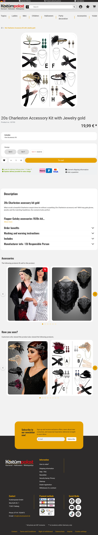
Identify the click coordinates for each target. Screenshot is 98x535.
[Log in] (80, 6)
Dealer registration (45, 485)
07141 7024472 (19, 513)
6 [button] (55, 324)
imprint (69, 531)
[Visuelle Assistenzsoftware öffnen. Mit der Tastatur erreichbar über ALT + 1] (26, 7)
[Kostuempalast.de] (12, 7)
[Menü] (53, 509)
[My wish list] (87, 6)
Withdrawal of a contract (47, 488)
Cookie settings (81, 531)
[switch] (50, 514)
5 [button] (53, 324)
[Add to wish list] (4, 160)
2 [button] (45, 324)
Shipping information (46, 468)
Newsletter (43, 475)
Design (6, 147)
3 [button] (48, 324)
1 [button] (42, 324)
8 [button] (58, 397)
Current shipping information (77, 170)
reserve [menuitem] (37, 152)
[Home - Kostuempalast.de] (19, 463)
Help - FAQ (42, 472)
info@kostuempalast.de (22, 516)
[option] (49, 70)
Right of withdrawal (46, 531)
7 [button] (55, 397)
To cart (61, 160)
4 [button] (50, 324)
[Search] (74, 7)
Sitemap (42, 481)
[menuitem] (2, 1)
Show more (8, 222)
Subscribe (71, 439)
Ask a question (72, 172)
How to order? (44, 464)
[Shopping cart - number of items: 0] (94, 7)
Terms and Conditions (28, 531)
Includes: (7, 135)
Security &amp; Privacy (47, 478)
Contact (14, 531)
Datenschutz (59, 531)
